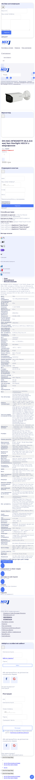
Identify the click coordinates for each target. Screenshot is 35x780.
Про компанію (26, 48)
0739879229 (7, 619)
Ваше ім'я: (4, 11)
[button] (12, 763)
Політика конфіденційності (11, 628)
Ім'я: (4, 699)
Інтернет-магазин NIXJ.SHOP (9, 81)
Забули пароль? (8, 658)
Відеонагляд (22, 81)
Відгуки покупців (10, 281)
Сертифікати (6, 636)
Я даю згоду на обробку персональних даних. (18, 731)
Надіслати (6, 32)
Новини (17, 48)
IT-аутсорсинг (6, 53)
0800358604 (7, 617)
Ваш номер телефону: (7, 14)
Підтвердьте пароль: (9, 720)
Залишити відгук (6, 561)
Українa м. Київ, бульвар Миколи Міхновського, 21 (14, 614)
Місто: (3, 194)
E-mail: (3, 190)
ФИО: (3, 178)
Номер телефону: (8, 709)
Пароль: (5, 661)
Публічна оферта (7, 630)
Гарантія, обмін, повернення (11, 632)
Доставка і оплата (7, 48)
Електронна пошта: (8, 652)
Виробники (6, 634)
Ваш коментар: (5, 30)
